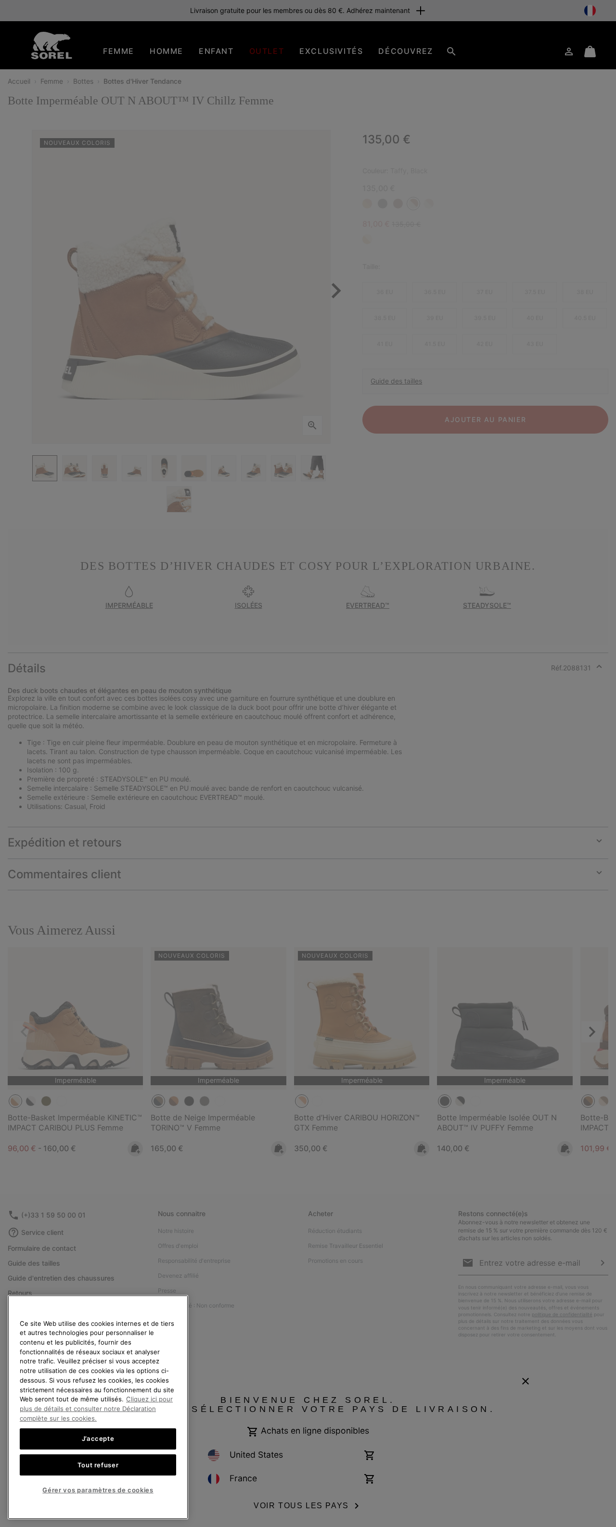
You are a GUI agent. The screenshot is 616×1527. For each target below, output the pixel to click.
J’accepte (98, 1438)
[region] (98, 1407)
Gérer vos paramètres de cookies (97, 1490)
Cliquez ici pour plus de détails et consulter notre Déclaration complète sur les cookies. (96, 1408)
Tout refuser (98, 1464)
